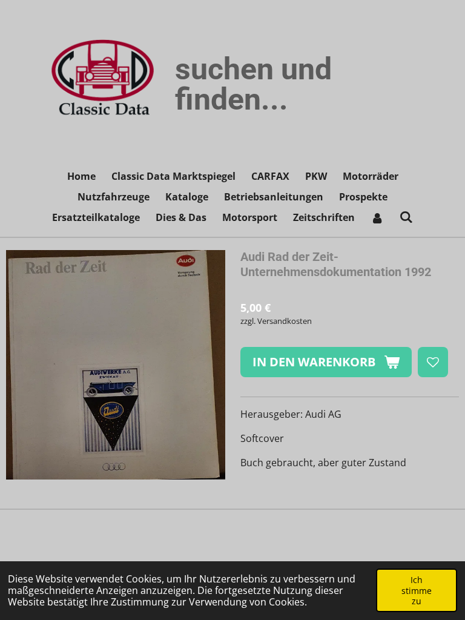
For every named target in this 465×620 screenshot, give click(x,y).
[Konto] (377, 217)
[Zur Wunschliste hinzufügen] (433, 362)
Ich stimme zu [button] (416, 590)
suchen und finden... (253, 84)
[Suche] (406, 216)
